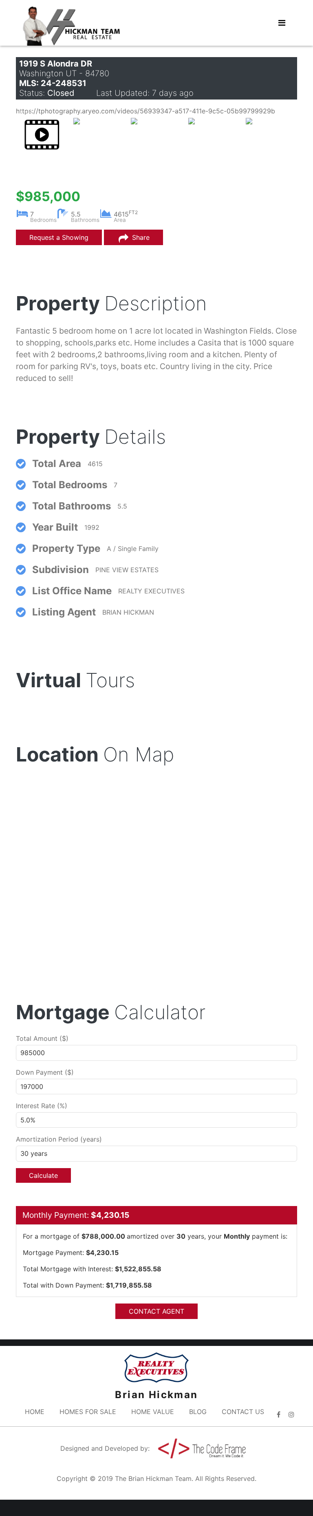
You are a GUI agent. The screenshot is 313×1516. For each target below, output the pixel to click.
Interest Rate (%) (41, 1106)
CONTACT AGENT (156, 1311)
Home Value (152, 1412)
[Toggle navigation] (282, 23)
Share (140, 237)
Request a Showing (58, 237)
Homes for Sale (88, 1412)
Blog (198, 1412)
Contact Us (243, 1412)
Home (34, 1412)
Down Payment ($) (45, 1072)
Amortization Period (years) (59, 1139)
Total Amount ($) (42, 1038)
